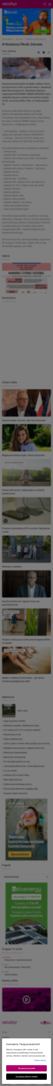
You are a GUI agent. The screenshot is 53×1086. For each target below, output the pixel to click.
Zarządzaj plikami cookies (27, 1076)
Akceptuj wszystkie (26, 1068)
